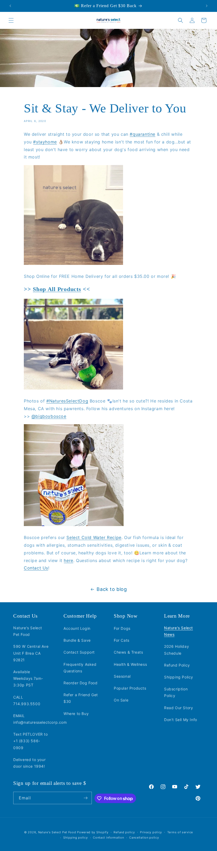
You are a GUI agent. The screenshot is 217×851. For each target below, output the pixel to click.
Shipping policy (75, 837)
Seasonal (122, 676)
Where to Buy (76, 713)
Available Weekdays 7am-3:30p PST (28, 678)
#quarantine (142, 134)
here (68, 560)
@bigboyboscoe (48, 416)
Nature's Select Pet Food (27, 631)
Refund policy (124, 832)
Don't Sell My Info (180, 719)
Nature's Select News (178, 631)
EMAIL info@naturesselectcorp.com (40, 719)
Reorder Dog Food (81, 683)
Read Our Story (178, 707)
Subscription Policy (176, 692)
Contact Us (36, 568)
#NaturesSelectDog (67, 401)
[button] (11, 20)
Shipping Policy (178, 677)
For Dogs (122, 628)
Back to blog (112, 589)
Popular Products (130, 688)
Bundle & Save (77, 640)
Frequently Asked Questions (80, 667)
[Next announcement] (207, 6)
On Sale (121, 700)
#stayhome (45, 141)
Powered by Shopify (92, 832)
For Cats (121, 640)
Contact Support (79, 652)
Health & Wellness (130, 664)
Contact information (108, 837)
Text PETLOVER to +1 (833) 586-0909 (30, 741)
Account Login (77, 628)
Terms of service (180, 832)
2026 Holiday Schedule (176, 649)
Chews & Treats (128, 652)
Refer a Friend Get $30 (81, 698)
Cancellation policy (144, 837)
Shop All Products (57, 289)
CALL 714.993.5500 (26, 700)
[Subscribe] (86, 798)
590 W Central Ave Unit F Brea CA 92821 (30, 653)
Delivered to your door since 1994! (29, 762)
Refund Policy (177, 665)
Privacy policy (151, 832)
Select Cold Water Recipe (93, 537)
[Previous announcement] (10, 6)
